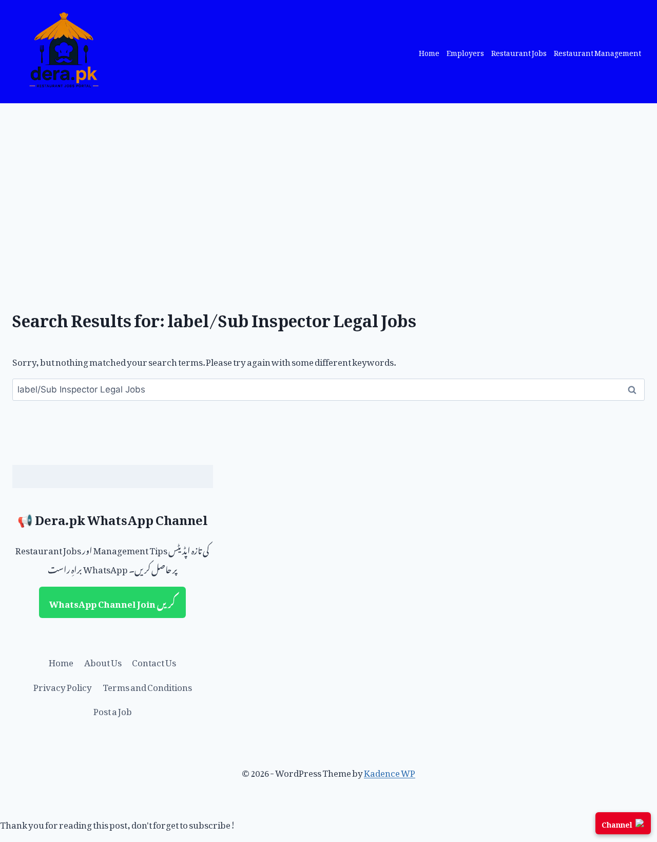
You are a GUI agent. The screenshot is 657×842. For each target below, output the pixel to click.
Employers (465, 52)
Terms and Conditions (147, 685)
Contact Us (154, 660)
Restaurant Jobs (519, 52)
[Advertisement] (328, 180)
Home (429, 52)
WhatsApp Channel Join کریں (112, 602)
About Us (103, 660)
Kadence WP (389, 771)
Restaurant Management (597, 52)
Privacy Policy (62, 685)
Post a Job (112, 709)
